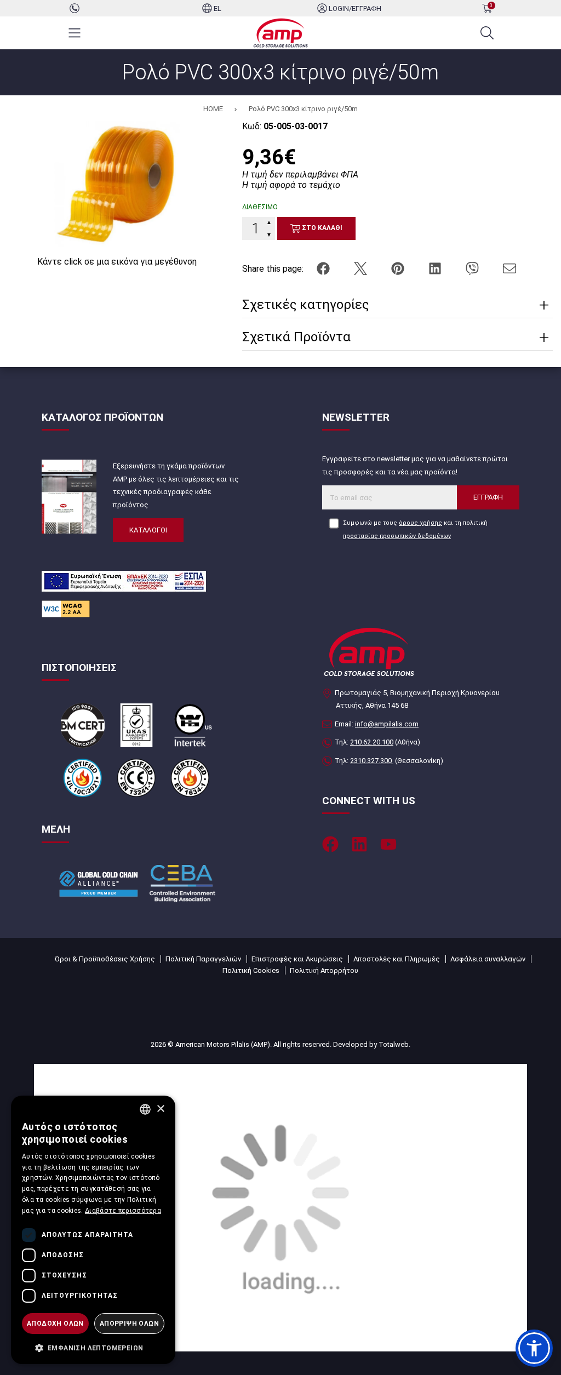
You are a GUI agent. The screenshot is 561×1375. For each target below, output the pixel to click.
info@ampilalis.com (387, 724)
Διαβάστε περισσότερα (123, 1210)
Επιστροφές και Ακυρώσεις (297, 959)
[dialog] (93, 1230)
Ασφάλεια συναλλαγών (487, 959)
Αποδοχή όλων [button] (55, 1323)
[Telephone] (74, 8)
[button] (534, 1348)
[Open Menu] (74, 33)
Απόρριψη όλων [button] (129, 1323)
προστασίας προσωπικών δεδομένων (397, 536)
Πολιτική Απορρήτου (324, 970)
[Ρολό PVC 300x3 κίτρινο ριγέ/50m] (117, 183)
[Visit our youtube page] (388, 844)
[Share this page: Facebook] (324, 268)
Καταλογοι (148, 530)
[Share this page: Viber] (473, 268)
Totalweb (394, 1044)
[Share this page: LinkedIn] (436, 268)
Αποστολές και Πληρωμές (396, 959)
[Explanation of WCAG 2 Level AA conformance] (66, 608)
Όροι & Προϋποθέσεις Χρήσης (105, 959)
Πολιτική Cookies (250, 970)
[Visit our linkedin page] (359, 844)
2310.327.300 (371, 761)
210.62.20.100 (371, 742)
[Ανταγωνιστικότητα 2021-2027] (280, 1207)
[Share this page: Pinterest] (399, 268)
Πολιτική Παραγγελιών (203, 959)
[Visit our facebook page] (330, 844)
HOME (213, 109)
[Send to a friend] (509, 268)
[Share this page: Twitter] (361, 268)
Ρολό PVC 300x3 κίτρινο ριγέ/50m (303, 109)
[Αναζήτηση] (487, 33)
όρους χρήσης (420, 522)
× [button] (160, 1109)
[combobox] (145, 1109)
